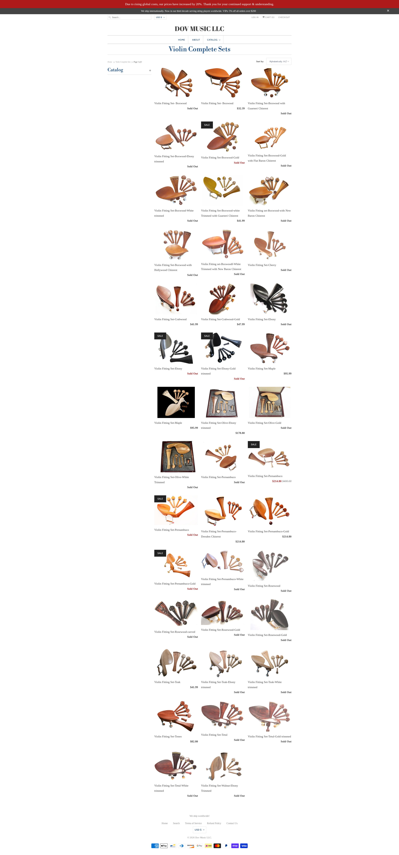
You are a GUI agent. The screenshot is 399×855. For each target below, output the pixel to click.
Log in (255, 17)
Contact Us (232, 823)
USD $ (159, 17)
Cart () (269, 17)
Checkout (284, 17)
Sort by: (260, 61)
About (196, 39)
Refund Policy (214, 823)
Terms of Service (193, 823)
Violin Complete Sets (199, 49)
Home (181, 39)
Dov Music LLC (203, 837)
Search (176, 823)
